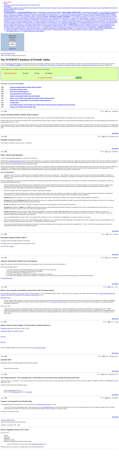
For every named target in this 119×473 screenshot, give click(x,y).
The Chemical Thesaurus (50, 8)
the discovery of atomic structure (91, 65)
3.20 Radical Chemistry (26, 22)
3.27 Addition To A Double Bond (33, 24)
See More (12, 44)
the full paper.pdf (8, 278)
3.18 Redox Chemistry (111, 21)
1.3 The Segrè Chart (9, 13)
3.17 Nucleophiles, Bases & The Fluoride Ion (93, 21)
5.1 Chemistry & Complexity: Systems (14, 28)
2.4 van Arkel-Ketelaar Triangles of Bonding (69, 15)
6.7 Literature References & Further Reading (32, 31)
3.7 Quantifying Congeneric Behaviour (99, 18)
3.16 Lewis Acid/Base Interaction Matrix (68, 21)
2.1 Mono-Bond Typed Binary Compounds (18, 15)
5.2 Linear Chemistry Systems (32, 28)
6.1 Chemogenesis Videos (79, 28)
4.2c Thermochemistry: (53, 25)
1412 (107, 234)
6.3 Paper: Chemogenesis (10, 29)
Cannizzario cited (5, 328)
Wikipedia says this (5, 297)
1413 (106, 151)
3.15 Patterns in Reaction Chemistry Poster (43, 21)
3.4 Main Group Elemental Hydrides (38, 18)
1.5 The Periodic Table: (48, 13)
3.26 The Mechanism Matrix (14, 24)
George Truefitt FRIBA (103, 8)
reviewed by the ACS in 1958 (59, 302)
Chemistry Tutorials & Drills (64, 8)
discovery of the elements (56, 65)
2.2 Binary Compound (38, 15)
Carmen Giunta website (39, 347)
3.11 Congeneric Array (67, 19)
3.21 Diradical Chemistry (39, 22)
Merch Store (12, 48)
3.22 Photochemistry (52, 22)
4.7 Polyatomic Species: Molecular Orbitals (52, 26)
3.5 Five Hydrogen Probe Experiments (58, 18)
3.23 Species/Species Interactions (66, 22)
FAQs (38, 5)
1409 (108, 322)
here (5, 243)
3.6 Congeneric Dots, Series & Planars (78, 18)
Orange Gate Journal (91, 8)
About (5, 3)
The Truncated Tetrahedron (78, 8)
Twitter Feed (28, 392)
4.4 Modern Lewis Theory (91, 25)
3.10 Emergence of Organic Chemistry (48, 19)
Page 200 (3, 342)
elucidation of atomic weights (72, 65)
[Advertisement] (49, 461)
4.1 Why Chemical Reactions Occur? (88, 24)
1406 (106, 398)
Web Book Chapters (9, 10)
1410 (108, 287)
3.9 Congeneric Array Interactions (29, 19)
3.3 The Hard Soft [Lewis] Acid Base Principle (16, 18)
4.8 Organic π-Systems (69, 26)
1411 (106, 257)
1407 (102, 374)
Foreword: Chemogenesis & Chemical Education (44, 12)
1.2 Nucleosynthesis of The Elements (108, 12)
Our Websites (7, 6)
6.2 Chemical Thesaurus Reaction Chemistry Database (100, 28)
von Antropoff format (47, 407)
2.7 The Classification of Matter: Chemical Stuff (31, 16)
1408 (103, 356)
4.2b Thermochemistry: (27, 25)
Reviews (17, 5)
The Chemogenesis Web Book (35, 8)
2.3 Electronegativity (51, 15)
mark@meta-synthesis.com (39, 444)
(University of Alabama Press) (31, 295)
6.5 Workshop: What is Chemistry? (60, 29)
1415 (106, 111)
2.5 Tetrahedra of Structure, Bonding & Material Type (95, 15)
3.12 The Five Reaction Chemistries (85, 19)
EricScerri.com (16, 392)
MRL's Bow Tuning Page (17, 9)
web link (11, 246)
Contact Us (33, 5)
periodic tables (43, 65)
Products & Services (25, 5)
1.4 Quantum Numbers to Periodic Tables (25, 13)
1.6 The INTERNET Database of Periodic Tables (73, 13)
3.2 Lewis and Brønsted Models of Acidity (106, 16)
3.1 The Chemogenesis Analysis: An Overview (82, 16)
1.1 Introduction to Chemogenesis (90, 12)
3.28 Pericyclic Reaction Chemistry (53, 24)
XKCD (35, 363)
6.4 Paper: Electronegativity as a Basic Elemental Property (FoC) (34, 29)
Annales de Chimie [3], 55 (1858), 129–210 (12, 331)
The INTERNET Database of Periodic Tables (15, 8)
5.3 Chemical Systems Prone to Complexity (51, 28)
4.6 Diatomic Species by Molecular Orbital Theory (27, 26)
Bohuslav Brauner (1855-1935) (18, 161)
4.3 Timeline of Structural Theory (75, 25)
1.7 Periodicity (90, 13)
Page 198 (3, 336)
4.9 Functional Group (84, 26)
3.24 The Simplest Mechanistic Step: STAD (86, 22)
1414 (103, 136)
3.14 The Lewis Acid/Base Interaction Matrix (20, 21)
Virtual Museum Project (43, 404)
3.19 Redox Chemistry (12, 22)
